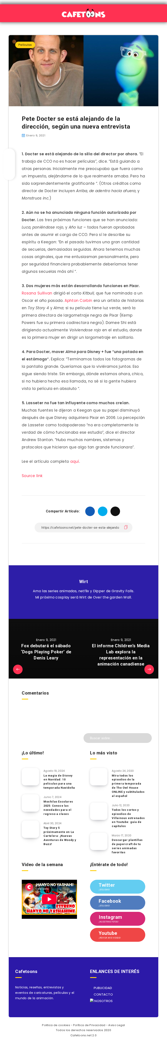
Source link (32, 475)
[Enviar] (145, 737)
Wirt (83, 581)
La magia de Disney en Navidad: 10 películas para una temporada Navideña (59, 782)
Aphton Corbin (78, 300)
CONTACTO (103, 994)
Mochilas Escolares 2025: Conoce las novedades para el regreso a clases (58, 808)
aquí (74, 461)
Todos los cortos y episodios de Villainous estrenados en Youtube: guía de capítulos (128, 818)
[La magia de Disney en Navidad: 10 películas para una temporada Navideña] (30, 776)
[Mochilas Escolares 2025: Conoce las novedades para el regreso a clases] (30, 803)
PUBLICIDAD (102, 988)
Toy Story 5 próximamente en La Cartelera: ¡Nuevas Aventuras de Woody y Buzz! (59, 836)
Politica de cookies (56, 1025)
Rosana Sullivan (37, 293)
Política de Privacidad (89, 1025)
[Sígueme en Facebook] (88, 608)
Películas (25, 45)
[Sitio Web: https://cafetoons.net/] (78, 608)
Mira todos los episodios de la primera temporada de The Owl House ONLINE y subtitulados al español (128, 786)
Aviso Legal (116, 1025)
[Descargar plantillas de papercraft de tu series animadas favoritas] (98, 841)
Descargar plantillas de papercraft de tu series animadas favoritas (127, 846)
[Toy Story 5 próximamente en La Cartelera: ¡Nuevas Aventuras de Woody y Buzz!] (30, 829)
